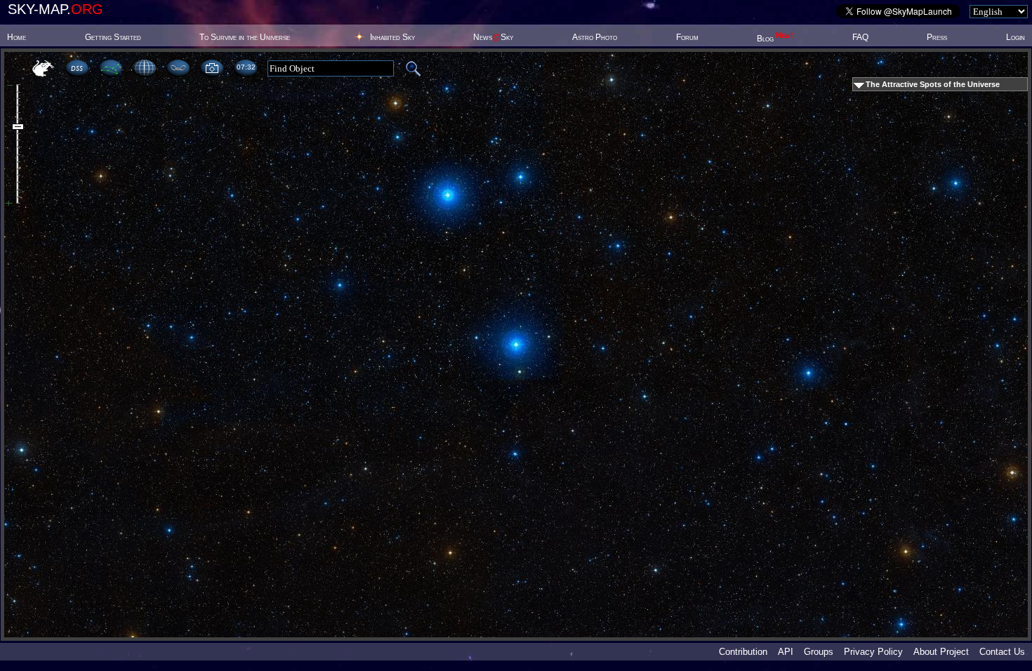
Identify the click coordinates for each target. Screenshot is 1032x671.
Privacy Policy (873, 651)
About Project (941, 651)
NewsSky (493, 37)
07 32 (246, 67)
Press (937, 37)
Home (16, 37)
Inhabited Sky (392, 37)
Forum (687, 37)
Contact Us (1002, 651)
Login (1015, 37)
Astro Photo (594, 37)
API (785, 651)
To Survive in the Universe (244, 37)
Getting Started (113, 37)
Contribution (743, 651)
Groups (818, 651)
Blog (775, 39)
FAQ (860, 37)
